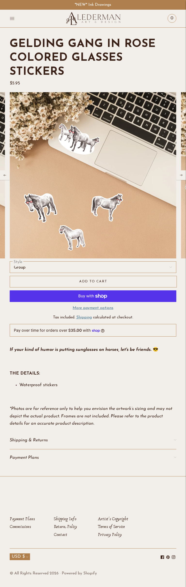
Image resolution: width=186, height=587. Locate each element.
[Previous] (5, 175)
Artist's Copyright (113, 519)
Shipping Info (65, 519)
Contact (60, 534)
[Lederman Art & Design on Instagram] (173, 558)
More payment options (93, 308)
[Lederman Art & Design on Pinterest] (168, 558)
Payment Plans (22, 519)
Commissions (20, 526)
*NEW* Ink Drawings (93, 5)
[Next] (181, 175)
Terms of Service (111, 526)
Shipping (84, 317)
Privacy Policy (110, 534)
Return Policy (65, 526)
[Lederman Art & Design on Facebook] (162, 558)
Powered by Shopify (79, 573)
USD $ (18, 557)
